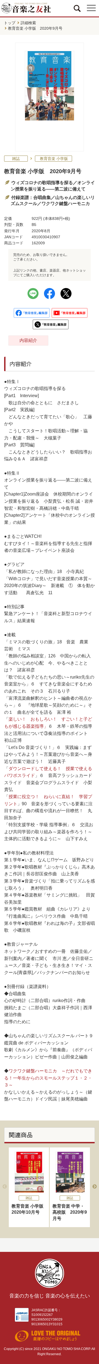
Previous (4, 1186)
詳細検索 (28, 23)
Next (94, 1186)
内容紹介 (28, 340)
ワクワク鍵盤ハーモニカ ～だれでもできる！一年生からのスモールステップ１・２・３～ (48, 1078)
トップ (9, 23)
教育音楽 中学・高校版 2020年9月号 (70, 1212)
